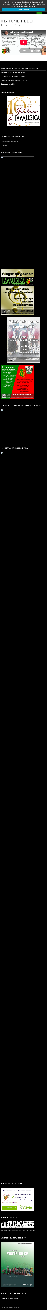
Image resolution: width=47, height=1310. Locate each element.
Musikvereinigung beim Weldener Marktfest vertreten (19, 68)
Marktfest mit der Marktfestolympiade (14, 80)
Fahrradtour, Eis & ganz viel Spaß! (13, 72)
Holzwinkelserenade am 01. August (13, 76)
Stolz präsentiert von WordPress (10, 1307)
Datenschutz (14, 1298)
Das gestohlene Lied (8, 84)
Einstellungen (23, 9)
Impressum (5, 1298)
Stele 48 (4, 145)
